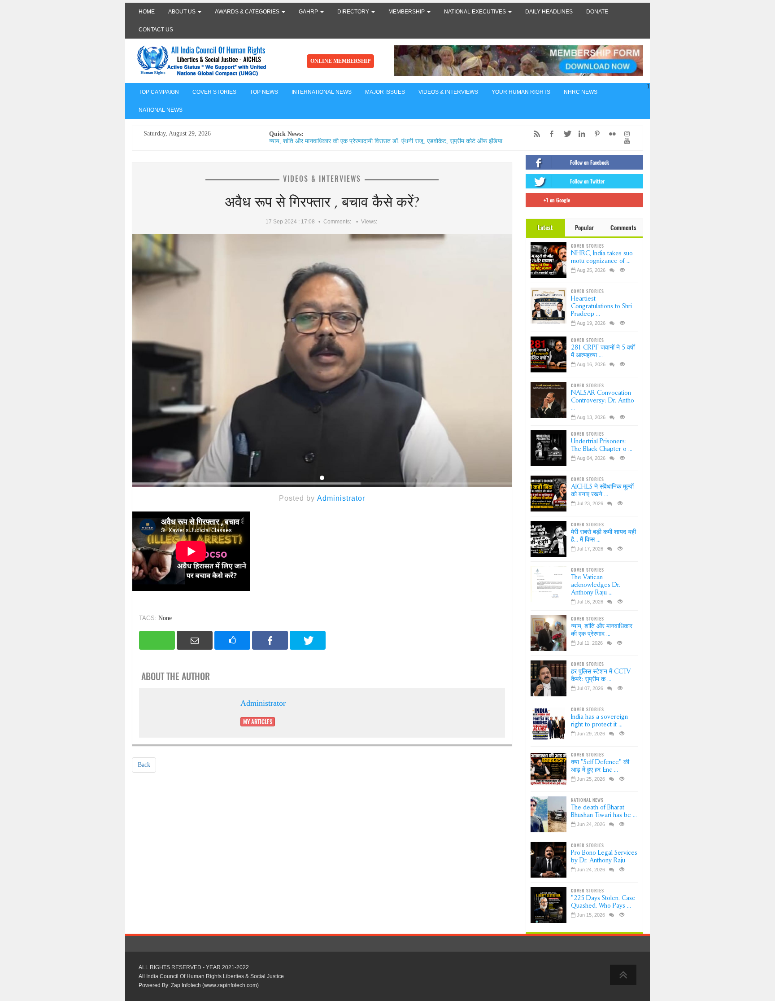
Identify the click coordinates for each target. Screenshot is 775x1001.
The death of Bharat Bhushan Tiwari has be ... (604, 811)
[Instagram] (624, 134)
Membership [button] (407, 12)
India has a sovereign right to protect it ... (599, 720)
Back (144, 764)
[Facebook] (549, 134)
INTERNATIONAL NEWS (322, 92)
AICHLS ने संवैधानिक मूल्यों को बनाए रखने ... (602, 490)
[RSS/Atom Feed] (534, 134)
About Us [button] (182, 12)
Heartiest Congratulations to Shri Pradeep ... (601, 306)
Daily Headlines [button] (549, 12)
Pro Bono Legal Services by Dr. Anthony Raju (604, 856)
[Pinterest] (594, 134)
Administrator (341, 498)
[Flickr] (610, 134)
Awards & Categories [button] (248, 12)
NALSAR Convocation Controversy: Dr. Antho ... (602, 400)
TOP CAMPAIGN (159, 92)
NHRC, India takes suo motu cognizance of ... (602, 257)
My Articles (257, 722)
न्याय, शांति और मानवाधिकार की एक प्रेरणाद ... (601, 630)
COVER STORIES (214, 92)
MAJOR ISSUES (385, 92)
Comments (623, 227)
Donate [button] (597, 12)
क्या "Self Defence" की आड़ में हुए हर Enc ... (600, 766)
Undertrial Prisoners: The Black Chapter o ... (601, 445)
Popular (584, 227)
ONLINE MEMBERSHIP (340, 61)
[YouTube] (624, 141)
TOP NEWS (264, 92)
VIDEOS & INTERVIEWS (448, 92)
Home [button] (147, 12)
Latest (545, 227)
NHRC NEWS (580, 92)
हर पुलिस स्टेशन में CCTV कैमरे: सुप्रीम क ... (601, 675)
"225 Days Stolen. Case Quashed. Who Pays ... (603, 901)
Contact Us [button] (156, 29)
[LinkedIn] (580, 134)
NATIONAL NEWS (161, 110)
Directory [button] (353, 12)
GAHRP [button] (309, 12)
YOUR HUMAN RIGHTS (521, 92)
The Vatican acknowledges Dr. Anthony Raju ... (595, 584)
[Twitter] (564, 134)
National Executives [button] (475, 12)
